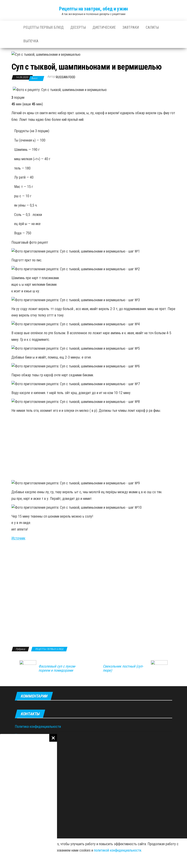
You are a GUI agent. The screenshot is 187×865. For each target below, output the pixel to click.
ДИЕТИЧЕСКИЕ (104, 27)
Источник (18, 538)
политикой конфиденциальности (117, 850)
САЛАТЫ (152, 27)
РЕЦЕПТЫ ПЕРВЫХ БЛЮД (43, 27)
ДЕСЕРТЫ (78, 27)
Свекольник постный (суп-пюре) (123, 668)
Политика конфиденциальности (38, 726)
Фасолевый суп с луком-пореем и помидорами (57, 668)
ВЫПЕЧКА (30, 41)
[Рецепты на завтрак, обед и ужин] (14, 27)
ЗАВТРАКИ (130, 27)
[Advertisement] (28, 799)
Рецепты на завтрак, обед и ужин (93, 9)
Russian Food (65, 77)
